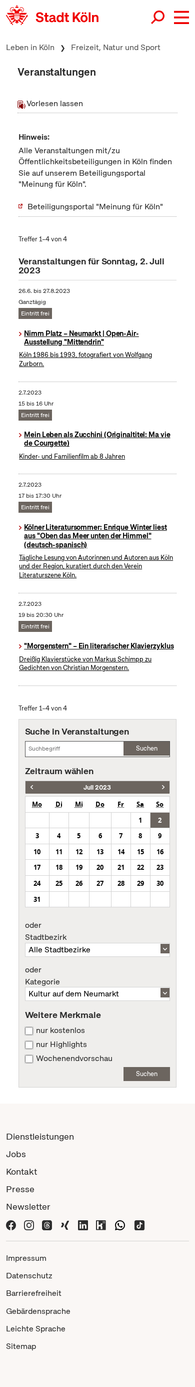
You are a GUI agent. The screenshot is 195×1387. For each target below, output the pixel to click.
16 (160, 851)
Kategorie (42, 976)
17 (37, 867)
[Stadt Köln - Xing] (65, 1224)
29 (140, 883)
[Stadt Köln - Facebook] (11, 1224)
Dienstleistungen (40, 1136)
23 (160, 867)
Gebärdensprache (38, 1311)
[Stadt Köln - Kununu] (101, 1224)
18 (59, 867)
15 (140, 851)
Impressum (26, 1258)
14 (121, 851)
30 (160, 883)
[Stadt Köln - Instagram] (29, 1224)
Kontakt (21, 1171)
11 (59, 851)
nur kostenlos (60, 1030)
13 (100, 851)
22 (140, 867)
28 (121, 883)
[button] (181, 17)
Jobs (16, 1154)
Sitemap (21, 1346)
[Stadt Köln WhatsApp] (120, 1224)
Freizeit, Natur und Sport (115, 47)
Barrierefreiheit (34, 1293)
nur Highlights (61, 1045)
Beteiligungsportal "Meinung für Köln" (95, 206)
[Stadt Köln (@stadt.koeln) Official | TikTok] (139, 1224)
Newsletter (28, 1206)
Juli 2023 (97, 787)
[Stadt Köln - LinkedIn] (83, 1224)
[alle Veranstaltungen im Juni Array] (32, 787)
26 (79, 883)
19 (79, 867)
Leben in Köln (30, 47)
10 (37, 851)
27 (100, 883)
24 (37, 883)
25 (59, 883)
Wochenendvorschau (74, 1059)
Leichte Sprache (36, 1328)
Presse (20, 1189)
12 (79, 851)
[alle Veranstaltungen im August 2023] (163, 787)
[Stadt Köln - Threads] (47, 1224)
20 (100, 867)
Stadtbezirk (45, 931)
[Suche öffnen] (158, 17)
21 (121, 867)
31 (37, 899)
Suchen (147, 748)
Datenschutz (29, 1275)
